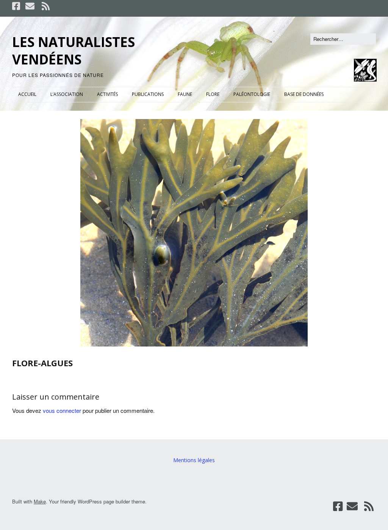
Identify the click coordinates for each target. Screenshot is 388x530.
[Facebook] (17, 6)
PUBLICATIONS (148, 94)
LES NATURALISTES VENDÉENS (73, 50)
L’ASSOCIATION (66, 94)
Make (40, 501)
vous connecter (62, 410)
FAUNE (185, 94)
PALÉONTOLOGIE (251, 94)
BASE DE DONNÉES (304, 94)
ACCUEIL (27, 94)
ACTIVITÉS (107, 94)
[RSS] (45, 6)
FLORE (212, 94)
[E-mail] (30, 6)
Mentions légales (194, 460)
